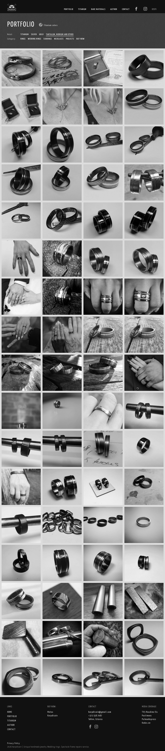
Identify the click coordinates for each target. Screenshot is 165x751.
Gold (41, 34)
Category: (11, 39)
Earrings (48, 39)
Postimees (147, 716)
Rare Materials (98, 9)
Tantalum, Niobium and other (60, 34)
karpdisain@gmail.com (99, 712)
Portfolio (68, 9)
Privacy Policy (13, 743)
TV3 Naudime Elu (150, 712)
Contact (126, 9)
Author (113, 9)
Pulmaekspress (149, 719)
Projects (70, 39)
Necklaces (59, 39)
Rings (23, 39)
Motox (50, 712)
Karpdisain (52, 716)
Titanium (82, 9)
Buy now (80, 39)
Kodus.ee (146, 723)
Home (9, 712)
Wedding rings (34, 39)
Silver (34, 34)
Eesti (154, 9)
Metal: (10, 34)
